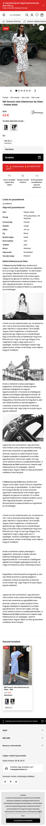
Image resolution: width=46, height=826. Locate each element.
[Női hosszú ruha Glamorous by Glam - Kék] (7, 701)
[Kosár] (41, 15)
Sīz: (4, 135)
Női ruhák (25, 97)
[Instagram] (16, 781)
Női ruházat (14, 97)
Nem (23, 816)
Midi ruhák (35, 97)
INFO (40, 811)
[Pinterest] (10, 781)
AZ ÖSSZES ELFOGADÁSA (23, 821)
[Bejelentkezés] (31, 15)
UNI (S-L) (8, 707)
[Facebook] (5, 781)
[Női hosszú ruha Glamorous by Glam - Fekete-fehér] (12, 701)
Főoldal (5, 97)
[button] (43, 5)
